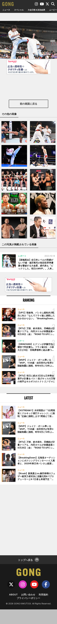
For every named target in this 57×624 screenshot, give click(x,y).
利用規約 (43, 594)
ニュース (6, 10)
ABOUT (13, 594)
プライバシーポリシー (28, 598)
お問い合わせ (28, 594)
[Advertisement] (28, 519)
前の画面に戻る (28, 103)
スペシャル (19, 10)
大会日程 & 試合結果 (36, 10)
